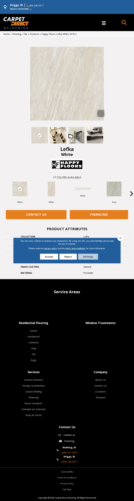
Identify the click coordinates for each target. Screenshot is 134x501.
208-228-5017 (36, 5)
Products (34, 34)
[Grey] (114, 189)
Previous (27, 133)
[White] (20, 189)
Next (106, 133)
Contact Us (36, 214)
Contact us (69, 434)
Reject (68, 256)
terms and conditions (75, 248)
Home (6, 34)
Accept (49, 256)
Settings (88, 256)
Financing (99, 214)
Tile (25, 34)
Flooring (16, 34)
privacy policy (50, 248)
